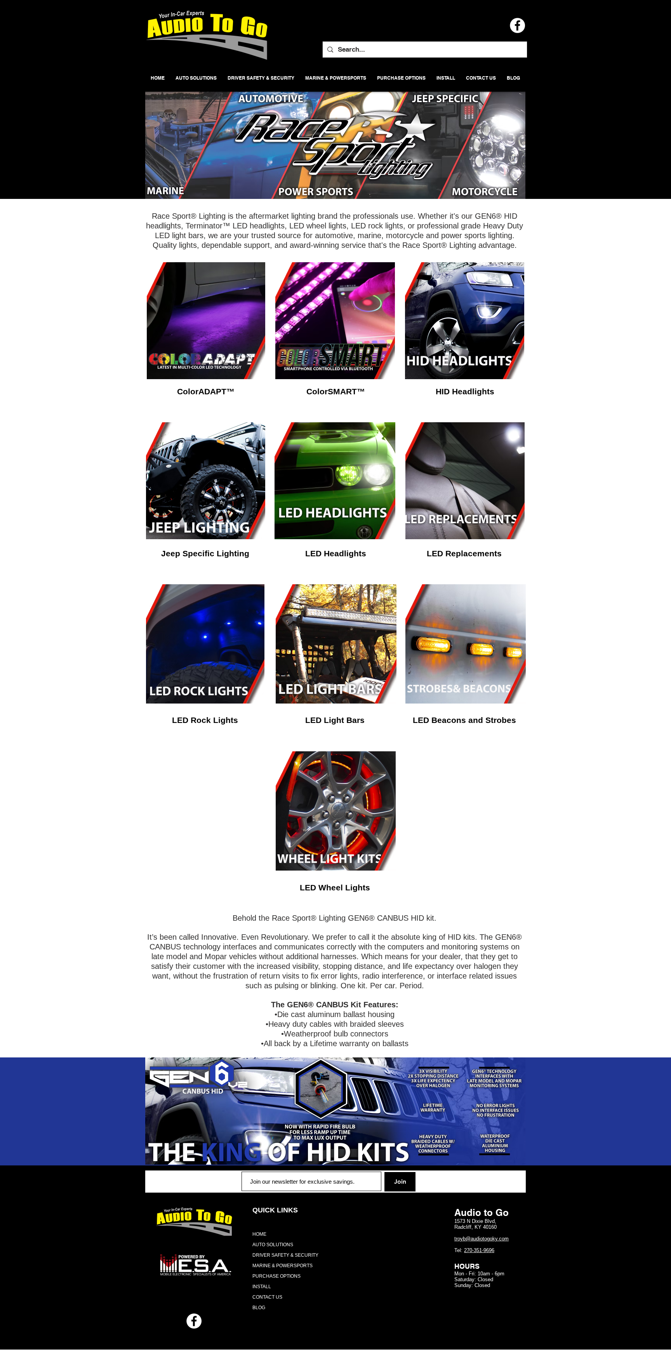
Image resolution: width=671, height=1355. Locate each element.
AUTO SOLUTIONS (272, 1244)
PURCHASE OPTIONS (276, 1276)
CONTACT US (267, 1297)
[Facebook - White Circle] (194, 1321)
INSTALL (261, 1286)
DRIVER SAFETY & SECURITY (285, 1255)
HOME (259, 1234)
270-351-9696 (479, 1250)
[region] (206, 320)
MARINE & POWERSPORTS (282, 1265)
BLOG (258, 1307)
